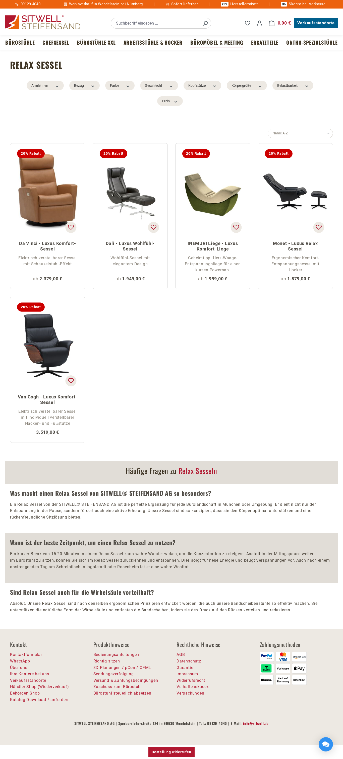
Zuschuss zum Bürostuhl (117, 686)
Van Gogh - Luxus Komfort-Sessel (48, 399)
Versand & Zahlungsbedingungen (125, 680)
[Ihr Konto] (260, 23)
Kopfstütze (197, 85)
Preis (166, 101)
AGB (181, 654)
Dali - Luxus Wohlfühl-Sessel (130, 246)
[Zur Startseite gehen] (42, 22)
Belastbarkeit (287, 85)
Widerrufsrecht (191, 680)
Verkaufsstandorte (316, 23)
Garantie (185, 667)
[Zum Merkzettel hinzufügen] (70, 227)
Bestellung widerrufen (171, 752)
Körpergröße (241, 85)
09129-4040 (30, 4)
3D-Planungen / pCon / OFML (122, 667)
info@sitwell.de (256, 723)
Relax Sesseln (198, 470)
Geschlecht (153, 85)
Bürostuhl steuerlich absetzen (122, 693)
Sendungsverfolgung (113, 673)
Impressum (187, 673)
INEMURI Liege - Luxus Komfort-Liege (213, 246)
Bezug (79, 85)
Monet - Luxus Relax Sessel (295, 246)
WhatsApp (20, 661)
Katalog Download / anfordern (40, 699)
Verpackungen (190, 693)
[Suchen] (205, 23)
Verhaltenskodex (193, 686)
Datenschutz (189, 661)
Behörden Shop (25, 693)
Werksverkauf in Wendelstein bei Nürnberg (106, 4)
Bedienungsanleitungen (116, 654)
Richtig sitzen (106, 661)
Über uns (18, 667)
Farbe (114, 85)
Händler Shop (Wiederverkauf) (39, 686)
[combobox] (155, 23)
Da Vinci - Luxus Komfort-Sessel (47, 246)
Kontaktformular (26, 654)
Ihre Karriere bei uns (29, 673)
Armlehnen (39, 85)
